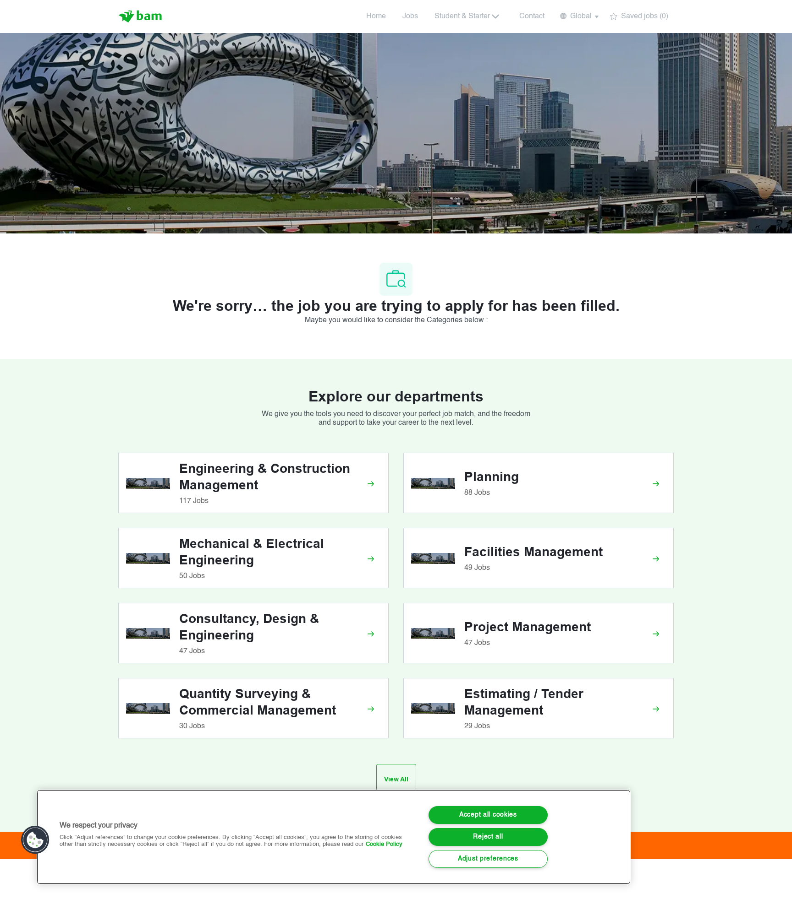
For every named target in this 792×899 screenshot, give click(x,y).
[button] (578, 16)
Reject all (488, 837)
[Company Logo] (141, 16)
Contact (531, 16)
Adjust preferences (488, 859)
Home (376, 16)
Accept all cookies (488, 815)
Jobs (410, 16)
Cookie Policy (384, 844)
